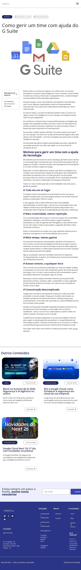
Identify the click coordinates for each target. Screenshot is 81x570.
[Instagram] (8, 516)
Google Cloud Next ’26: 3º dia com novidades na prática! (19, 449)
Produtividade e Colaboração (44, 516)
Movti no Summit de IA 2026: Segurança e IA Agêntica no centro (19, 391)
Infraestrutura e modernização (44, 524)
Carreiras (58, 514)
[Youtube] (12, 516)
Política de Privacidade (72, 562)
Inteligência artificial (44, 547)
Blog (71, 518)
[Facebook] (4, 519)
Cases (72, 514)
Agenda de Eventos (73, 525)
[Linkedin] (4, 516)
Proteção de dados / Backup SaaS (43, 538)
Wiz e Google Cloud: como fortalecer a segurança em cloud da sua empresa (59, 391)
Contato (58, 518)
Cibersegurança (44, 531)
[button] (77, 3)
